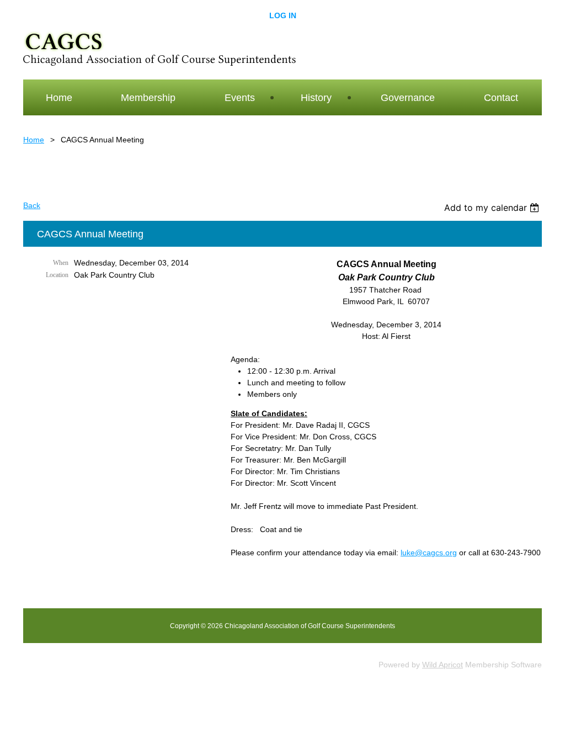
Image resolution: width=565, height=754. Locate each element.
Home (33, 139)
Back (31, 205)
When (60, 263)
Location (57, 275)
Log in (282, 15)
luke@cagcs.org (429, 552)
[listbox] (493, 207)
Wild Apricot (442, 664)
